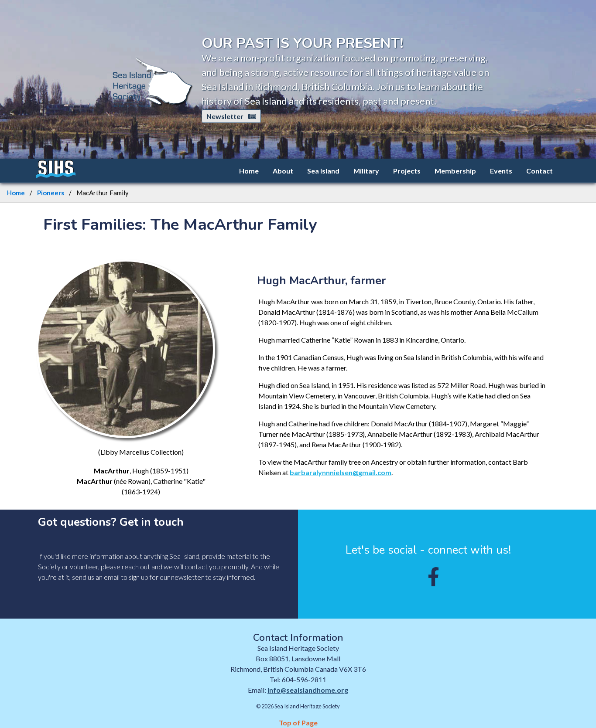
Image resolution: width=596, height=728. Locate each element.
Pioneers (50, 193)
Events (501, 171)
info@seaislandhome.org (307, 690)
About (283, 171)
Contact (539, 171)
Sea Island (323, 171)
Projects (407, 171)
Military (366, 171)
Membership (455, 171)
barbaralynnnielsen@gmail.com (340, 472)
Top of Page (298, 722)
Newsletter (225, 116)
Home (249, 171)
